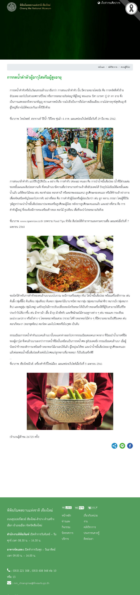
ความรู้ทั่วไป (125, 67)
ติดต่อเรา (88, 539)
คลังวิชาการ (112, 67)
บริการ (65, 539)
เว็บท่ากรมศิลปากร (110, 3)
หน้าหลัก (66, 515)
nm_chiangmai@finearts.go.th (31, 583)
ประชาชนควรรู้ (91, 533)
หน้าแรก (101, 67)
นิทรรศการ (67, 533)
